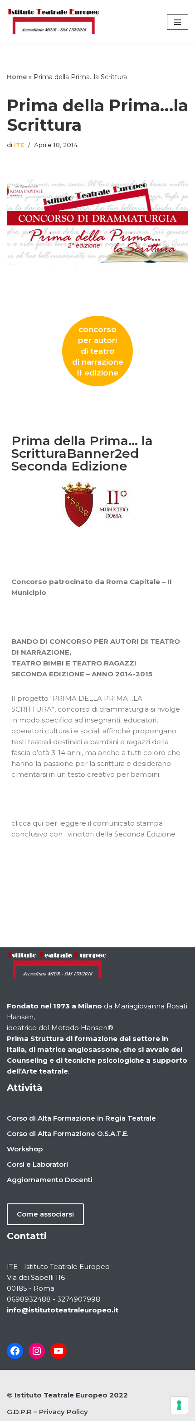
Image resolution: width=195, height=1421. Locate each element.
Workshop (25, 1149)
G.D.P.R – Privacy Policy (47, 1411)
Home (17, 77)
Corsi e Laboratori (37, 1164)
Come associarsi (45, 1214)
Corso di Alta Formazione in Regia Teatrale (81, 1118)
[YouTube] (58, 1351)
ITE (19, 144)
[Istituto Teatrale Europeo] (53, 22)
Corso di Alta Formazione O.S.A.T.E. (67, 1133)
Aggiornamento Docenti (50, 1179)
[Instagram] (37, 1351)
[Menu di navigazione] (177, 22)
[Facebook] (15, 1351)
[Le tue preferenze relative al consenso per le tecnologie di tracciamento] (179, 1405)
